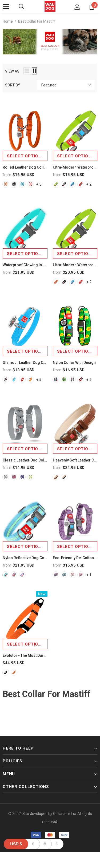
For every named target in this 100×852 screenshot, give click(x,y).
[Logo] (50, 6)
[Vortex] (56, 379)
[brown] (56, 477)
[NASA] (72, 379)
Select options (25, 156)
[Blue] (22, 184)
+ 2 (88, 184)
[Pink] (14, 477)
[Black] (14, 184)
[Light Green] (56, 184)
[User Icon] (77, 7)
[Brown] (72, 575)
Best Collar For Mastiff (37, 21)
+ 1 (88, 575)
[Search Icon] (21, 6)
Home (8, 21)
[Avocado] (64, 379)
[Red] (30, 184)
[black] (64, 477)
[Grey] (6, 477)
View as (12, 71)
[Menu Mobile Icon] (6, 6)
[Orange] (6, 184)
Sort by (12, 85)
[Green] (30, 477)
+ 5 (38, 184)
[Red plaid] (81, 379)
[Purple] (22, 477)
